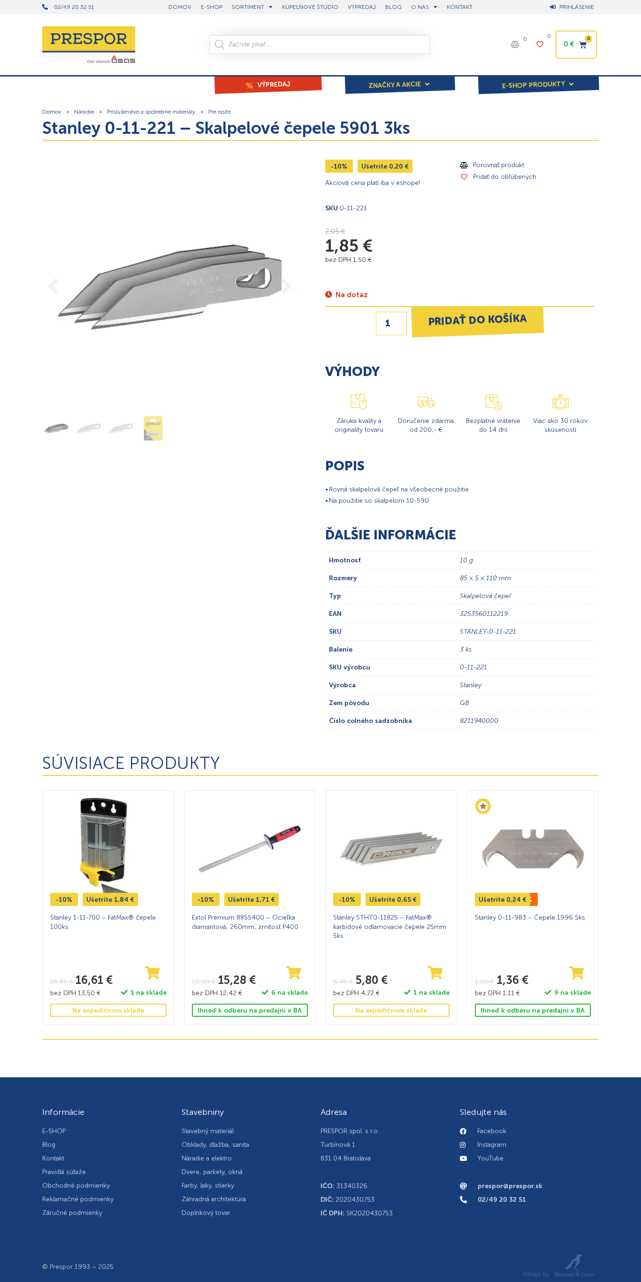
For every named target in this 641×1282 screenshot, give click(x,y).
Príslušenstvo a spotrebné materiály (151, 111)
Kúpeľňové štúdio (310, 7)
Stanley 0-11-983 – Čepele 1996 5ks (530, 917)
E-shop (211, 7)
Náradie (84, 111)
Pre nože (219, 111)
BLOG (393, 7)
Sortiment (248, 7)
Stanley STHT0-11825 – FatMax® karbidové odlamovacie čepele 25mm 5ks (389, 927)
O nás (420, 7)
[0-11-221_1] (169, 287)
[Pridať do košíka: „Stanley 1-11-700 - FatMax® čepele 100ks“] (152, 973)
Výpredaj (362, 7)
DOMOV (179, 7)
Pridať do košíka (477, 320)
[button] (399, 78)
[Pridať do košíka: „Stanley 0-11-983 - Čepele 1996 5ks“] (577, 973)
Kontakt (460, 7)
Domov (51, 111)
